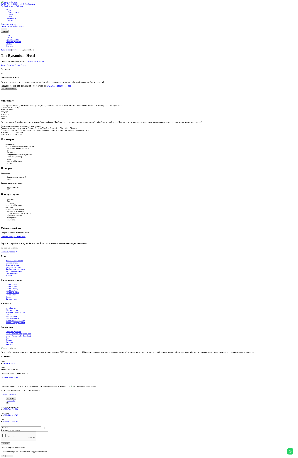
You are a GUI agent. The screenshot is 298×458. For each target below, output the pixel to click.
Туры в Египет (11, 286)
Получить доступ (8, 252)
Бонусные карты (12, 319)
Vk (20, 377)
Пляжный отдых (12, 265)
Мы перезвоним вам (9, 88)
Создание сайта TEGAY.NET (9, 394)
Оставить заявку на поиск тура (13, 237)
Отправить (5, 444)
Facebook (4, 6)
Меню (4, 29)
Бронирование (11, 316)
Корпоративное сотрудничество (18, 334)
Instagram (12, 6)
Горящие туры (13, 12)
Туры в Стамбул (7, 65)
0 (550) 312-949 (9, 363)
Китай (8, 297)
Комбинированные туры (15, 269)
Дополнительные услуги (15, 312)
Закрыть (5, 31)
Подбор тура (30, 4)
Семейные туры (12, 263)
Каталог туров (11, 299)
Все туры (9, 275)
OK (3, 456)
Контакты (10, 21)
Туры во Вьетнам (12, 293)
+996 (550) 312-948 (10, 415)
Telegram (19, 6)
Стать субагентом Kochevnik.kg (18, 336)
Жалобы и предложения (15, 323)
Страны (10, 14)
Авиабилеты (12, 18)
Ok (17, 377)
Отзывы (9, 44)
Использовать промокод (15, 321)
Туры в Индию (11, 291)
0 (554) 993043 (18, 4)
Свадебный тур (12, 273)
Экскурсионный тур (14, 271)
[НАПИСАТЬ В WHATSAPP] (290, 451)
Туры (9, 10)
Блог (7, 338)
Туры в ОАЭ (11, 295)
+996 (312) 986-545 (10, 421)
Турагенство (6, 50)
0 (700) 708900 (6, 4)
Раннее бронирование (14, 261)
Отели (14, 50)
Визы (10, 16)
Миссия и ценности (13, 42)
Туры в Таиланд (12, 289)
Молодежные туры (13, 267)
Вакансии (9, 342)
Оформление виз (12, 40)
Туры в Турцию (21, 65)
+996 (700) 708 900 (10, 409)
